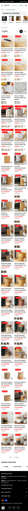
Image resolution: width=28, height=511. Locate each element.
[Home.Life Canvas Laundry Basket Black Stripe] (7, 135)
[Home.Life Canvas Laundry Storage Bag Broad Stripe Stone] (7, 111)
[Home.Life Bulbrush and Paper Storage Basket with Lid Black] (7, 418)
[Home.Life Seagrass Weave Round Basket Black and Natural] (7, 374)
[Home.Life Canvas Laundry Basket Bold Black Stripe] (2, 126)
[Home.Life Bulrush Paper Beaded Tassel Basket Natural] (20, 255)
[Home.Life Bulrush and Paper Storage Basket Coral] (20, 302)
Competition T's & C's (7, 485)
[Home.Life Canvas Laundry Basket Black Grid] (20, 135)
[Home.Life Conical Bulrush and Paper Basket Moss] (7, 439)
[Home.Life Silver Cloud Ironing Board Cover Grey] (20, 64)
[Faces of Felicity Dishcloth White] (7, 88)
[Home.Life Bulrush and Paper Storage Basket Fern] (18, 318)
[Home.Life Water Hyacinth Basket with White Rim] (20, 396)
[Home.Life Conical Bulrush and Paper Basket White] (20, 418)
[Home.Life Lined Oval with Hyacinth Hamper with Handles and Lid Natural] (20, 180)
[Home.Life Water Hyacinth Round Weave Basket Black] (7, 396)
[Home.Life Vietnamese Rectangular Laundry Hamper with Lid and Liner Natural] (7, 205)
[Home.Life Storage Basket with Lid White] (7, 302)
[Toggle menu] (2, 5)
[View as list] (25, 31)
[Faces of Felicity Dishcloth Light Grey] (5, 102)
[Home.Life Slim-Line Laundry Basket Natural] (7, 158)
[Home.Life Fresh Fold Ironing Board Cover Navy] (7, 41)
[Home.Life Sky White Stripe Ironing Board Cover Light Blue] (7, 64)
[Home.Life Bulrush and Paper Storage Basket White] (15, 318)
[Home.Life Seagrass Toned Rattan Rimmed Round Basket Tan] (20, 374)
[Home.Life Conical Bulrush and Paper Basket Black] (20, 439)
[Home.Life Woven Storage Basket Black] (7, 352)
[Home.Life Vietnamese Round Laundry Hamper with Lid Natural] (20, 158)
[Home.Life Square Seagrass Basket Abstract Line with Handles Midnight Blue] (15, 246)
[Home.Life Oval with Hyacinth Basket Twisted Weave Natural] (7, 230)
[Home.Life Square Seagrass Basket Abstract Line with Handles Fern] (20, 230)
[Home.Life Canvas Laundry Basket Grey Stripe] (8, 126)
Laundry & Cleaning (10, 9)
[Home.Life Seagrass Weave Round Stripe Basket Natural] (20, 352)
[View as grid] (21, 31)
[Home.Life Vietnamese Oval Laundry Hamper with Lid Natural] (7, 180)
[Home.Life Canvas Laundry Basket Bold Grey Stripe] (5, 126)
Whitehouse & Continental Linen (13, 503)
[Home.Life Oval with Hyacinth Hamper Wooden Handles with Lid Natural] (15, 196)
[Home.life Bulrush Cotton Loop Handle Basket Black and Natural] (20, 280)
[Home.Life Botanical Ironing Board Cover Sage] (2, 55)
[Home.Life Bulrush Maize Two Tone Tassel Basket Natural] (7, 280)
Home (2, 9)
